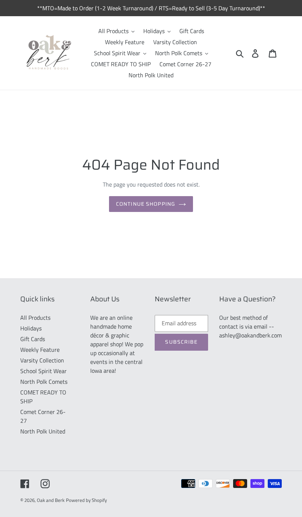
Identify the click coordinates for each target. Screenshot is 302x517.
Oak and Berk (50, 500)
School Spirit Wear (43, 370)
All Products (35, 317)
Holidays (31, 328)
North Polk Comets (43, 381)
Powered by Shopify (86, 500)
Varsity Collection (42, 360)
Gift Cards (32, 338)
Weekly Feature (40, 349)
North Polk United (42, 431)
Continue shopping (145, 204)
